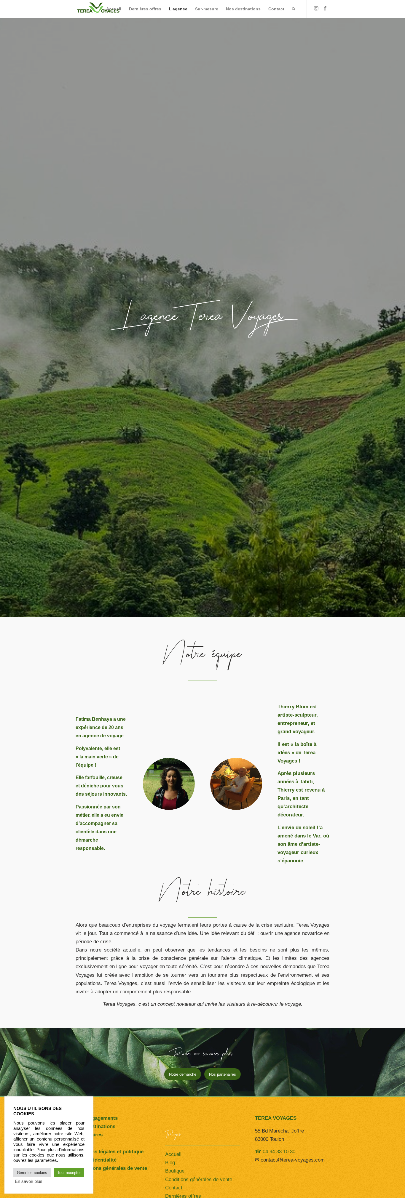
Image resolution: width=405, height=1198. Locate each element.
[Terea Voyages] (98, 9)
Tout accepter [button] (69, 1172)
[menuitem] (113, 9)
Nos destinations (95, 1126)
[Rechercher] (293, 9)
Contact (173, 1188)
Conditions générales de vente (198, 1179)
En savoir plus (28, 1181)
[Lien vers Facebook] (325, 8)
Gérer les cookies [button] (32, 1172)
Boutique (174, 1171)
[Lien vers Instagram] (316, 8)
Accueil (173, 1154)
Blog (170, 1162)
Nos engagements (97, 1118)
